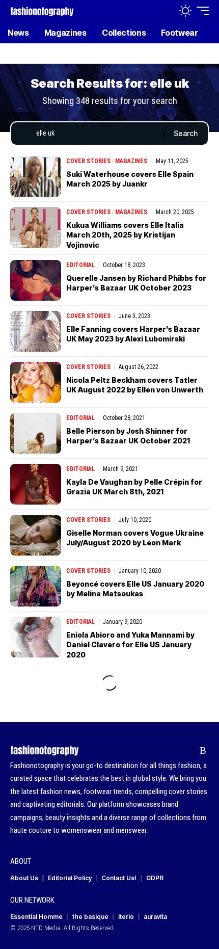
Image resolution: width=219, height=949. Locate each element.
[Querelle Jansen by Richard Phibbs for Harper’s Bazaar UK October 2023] (35, 280)
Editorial (80, 265)
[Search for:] (96, 133)
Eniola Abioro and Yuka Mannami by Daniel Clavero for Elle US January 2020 (130, 644)
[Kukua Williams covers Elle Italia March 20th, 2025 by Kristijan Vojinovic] (35, 227)
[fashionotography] (42, 10)
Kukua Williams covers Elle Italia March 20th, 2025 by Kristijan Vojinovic (125, 235)
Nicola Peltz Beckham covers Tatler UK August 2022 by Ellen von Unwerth (134, 385)
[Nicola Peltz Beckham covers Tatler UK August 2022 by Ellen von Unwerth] (35, 382)
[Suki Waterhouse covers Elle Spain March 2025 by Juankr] (35, 176)
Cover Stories (88, 161)
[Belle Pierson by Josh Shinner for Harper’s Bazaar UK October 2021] (35, 433)
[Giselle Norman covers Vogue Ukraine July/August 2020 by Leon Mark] (35, 535)
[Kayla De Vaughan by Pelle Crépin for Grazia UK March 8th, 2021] (35, 484)
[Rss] (203, 751)
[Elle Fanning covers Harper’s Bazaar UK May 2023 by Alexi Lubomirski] (35, 331)
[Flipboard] (187, 751)
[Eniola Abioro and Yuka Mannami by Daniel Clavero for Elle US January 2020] (35, 637)
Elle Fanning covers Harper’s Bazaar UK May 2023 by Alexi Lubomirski (133, 334)
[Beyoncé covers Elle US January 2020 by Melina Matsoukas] (35, 586)
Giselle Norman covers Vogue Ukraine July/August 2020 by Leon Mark (135, 538)
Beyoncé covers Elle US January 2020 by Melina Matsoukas (135, 588)
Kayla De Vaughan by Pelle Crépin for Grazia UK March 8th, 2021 (134, 487)
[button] (163, 11)
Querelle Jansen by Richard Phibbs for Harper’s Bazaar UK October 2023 (136, 283)
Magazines (131, 161)
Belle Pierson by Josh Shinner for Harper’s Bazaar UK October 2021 (128, 436)
